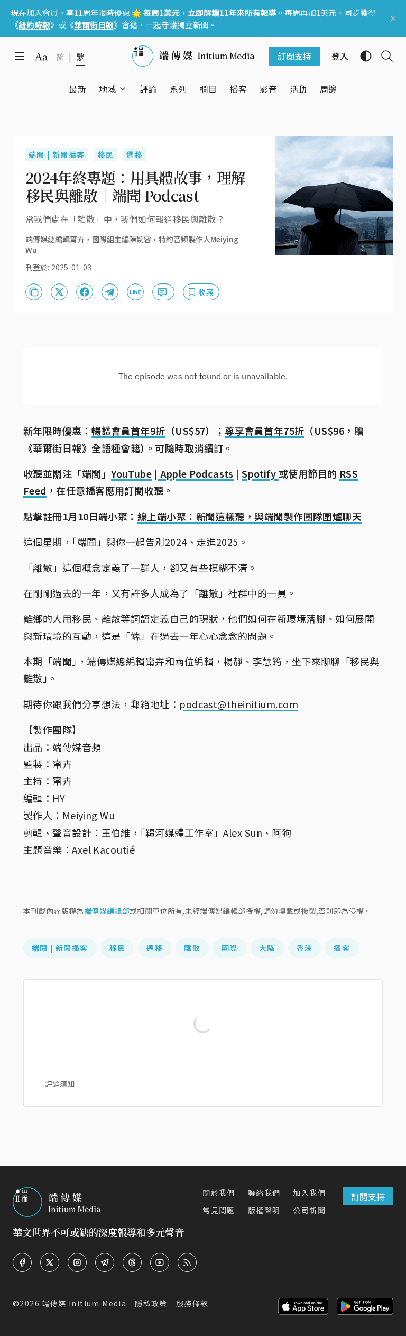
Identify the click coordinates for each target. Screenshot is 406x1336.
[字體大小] (41, 56)
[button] (107, 88)
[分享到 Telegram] (110, 291)
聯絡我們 (264, 1192)
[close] (393, 18)
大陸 (267, 947)
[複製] (33, 291)
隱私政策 (151, 1303)
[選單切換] (122, 89)
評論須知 (60, 1083)
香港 (305, 947)
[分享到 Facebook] (84, 291)
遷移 (134, 154)
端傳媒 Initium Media (84, 1303)
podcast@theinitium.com (238, 704)
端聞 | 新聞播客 (57, 154)
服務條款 (192, 1303)
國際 (230, 947)
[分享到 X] (59, 291)
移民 (106, 154)
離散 (192, 947)
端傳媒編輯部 (107, 910)
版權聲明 (264, 1210)
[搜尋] (382, 56)
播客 (342, 947)
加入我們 (309, 1192)
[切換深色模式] (361, 56)
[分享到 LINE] (135, 291)
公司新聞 (309, 1210)
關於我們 (218, 1192)
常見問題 (218, 1210)
